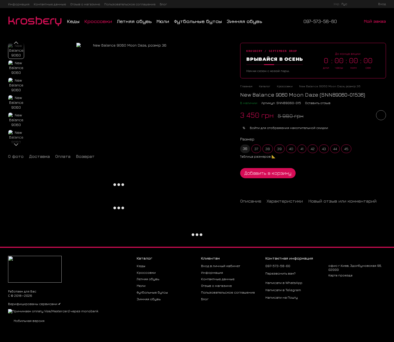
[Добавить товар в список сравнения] (366, 115)
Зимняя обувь (244, 21)
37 (256, 148)
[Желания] (364, 4)
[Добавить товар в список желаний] (381, 115)
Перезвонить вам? (280, 273)
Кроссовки (98, 21)
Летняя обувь (134, 21)
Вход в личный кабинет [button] (220, 266)
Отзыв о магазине (85, 4)
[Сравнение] (354, 4)
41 (301, 148)
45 (346, 148)
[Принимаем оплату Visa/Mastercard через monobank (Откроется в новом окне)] (53, 311)
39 (279, 148)
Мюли (163, 21)
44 (335, 148)
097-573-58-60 (320, 21)
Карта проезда (340, 275)
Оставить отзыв (317, 103)
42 (313, 148)
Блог (163, 4)
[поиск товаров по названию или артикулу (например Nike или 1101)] (271, 21)
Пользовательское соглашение (129, 4)
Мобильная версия (28, 321)
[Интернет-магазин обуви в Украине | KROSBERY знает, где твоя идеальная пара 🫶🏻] (35, 269)
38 (267, 148)
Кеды (73, 21)
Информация (18, 4)
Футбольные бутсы (198, 21)
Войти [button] (255, 128)
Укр (336, 4)
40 (291, 148)
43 (324, 148)
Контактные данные (50, 4)
